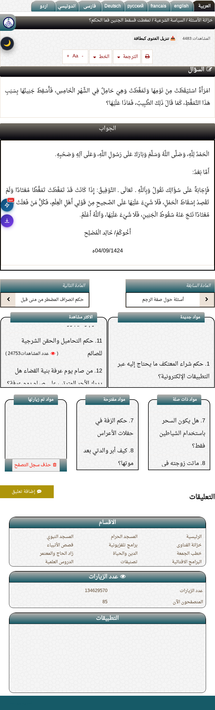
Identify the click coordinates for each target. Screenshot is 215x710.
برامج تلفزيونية (123, 545)
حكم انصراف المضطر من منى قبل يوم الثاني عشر (52, 305)
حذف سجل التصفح (33, 465)
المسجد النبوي (60, 537)
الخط (103, 56)
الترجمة (130, 56)
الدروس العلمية (59, 562)
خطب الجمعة (189, 553)
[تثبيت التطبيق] (7, 220)
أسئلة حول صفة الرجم (163, 300)
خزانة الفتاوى (189, 545)
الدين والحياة (125, 553)
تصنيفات (128, 562)
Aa (75, 56)
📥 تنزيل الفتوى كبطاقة (155, 38)
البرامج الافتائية (187, 562)
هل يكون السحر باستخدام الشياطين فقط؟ (182, 417)
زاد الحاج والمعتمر (56, 553)
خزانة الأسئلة (200, 20)
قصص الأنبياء (60, 545)
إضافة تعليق (24, 492)
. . (6, 703)
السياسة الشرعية (169, 20)
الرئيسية (194, 537)
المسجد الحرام (124, 537)
